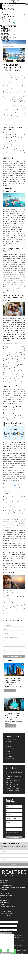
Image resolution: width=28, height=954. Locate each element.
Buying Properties (12, 739)
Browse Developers (6, 42)
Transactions (10, 756)
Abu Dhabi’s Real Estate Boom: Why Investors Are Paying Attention (13, 680)
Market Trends (11, 749)
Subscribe (14, 864)
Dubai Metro (10, 744)
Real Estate (10, 753)
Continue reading (9, 690)
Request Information (14, 656)
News (9, 751)
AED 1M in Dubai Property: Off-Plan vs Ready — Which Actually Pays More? (14, 772)
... (9, 723)
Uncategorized (11, 758)
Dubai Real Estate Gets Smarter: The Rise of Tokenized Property (12, 715)
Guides (9, 746)
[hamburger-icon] (26, 4)
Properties (6, 3)
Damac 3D (10, 741)
